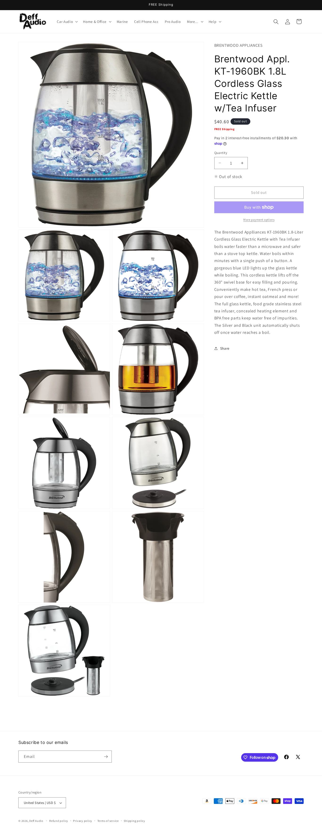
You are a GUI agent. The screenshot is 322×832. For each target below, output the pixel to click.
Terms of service (108, 821)
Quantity (220, 152)
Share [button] (225, 348)
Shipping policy (134, 821)
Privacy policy (82, 821)
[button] (67, 21)
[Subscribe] (105, 757)
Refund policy (58, 821)
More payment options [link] (258, 220)
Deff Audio (36, 821)
